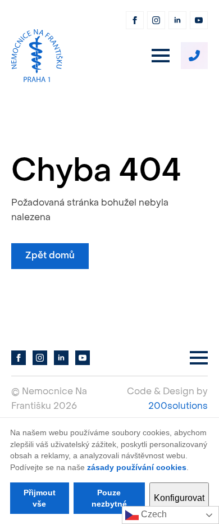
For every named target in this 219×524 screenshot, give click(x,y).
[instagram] (156, 20)
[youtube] (199, 20)
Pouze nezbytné (109, 498)
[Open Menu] (161, 56)
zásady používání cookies (136, 467)
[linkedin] (177, 20)
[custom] (194, 55)
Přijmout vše (40, 498)
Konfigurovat (179, 498)
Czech (153, 514)
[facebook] (135, 20)
